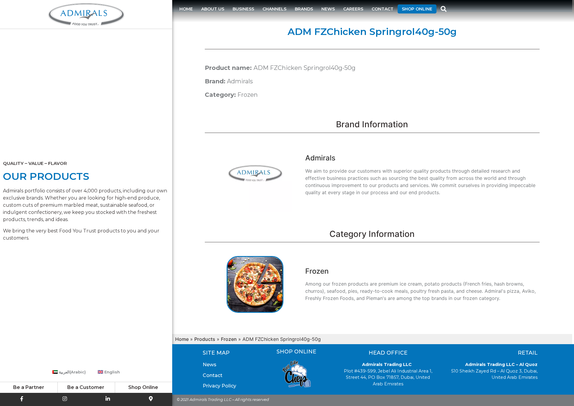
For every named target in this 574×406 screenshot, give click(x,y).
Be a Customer (85, 387)
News (328, 9)
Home (186, 9)
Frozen (247, 94)
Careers (353, 9)
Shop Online (417, 9)
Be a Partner (28, 387)
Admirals (240, 81)
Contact (382, 9)
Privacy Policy (219, 386)
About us (212, 9)
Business (243, 9)
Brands (304, 9)
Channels (274, 9)
